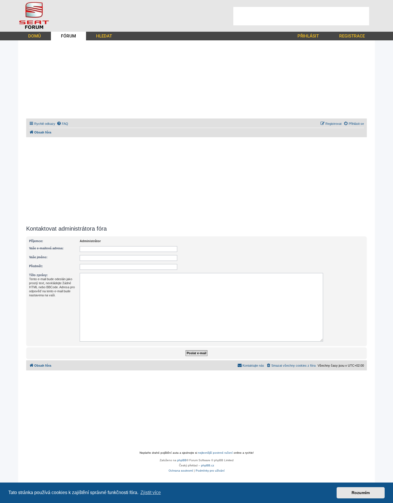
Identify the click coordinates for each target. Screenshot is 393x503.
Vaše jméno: (38, 257)
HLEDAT (104, 36)
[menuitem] (62, 123)
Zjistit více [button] (150, 492)
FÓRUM (68, 36)
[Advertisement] (301, 16)
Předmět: (36, 266)
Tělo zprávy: (38, 275)
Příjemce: (36, 241)
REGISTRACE (352, 36)
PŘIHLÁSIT (308, 36)
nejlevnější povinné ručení (215, 452)
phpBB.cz (207, 465)
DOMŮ (34, 36)
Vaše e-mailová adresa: (46, 248)
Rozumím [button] (361, 492)
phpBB (181, 460)
